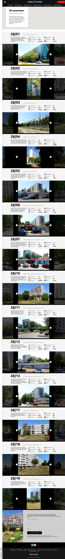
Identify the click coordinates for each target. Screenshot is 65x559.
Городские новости (19, 549)
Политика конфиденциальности (34, 551)
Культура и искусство (41, 549)
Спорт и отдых (54, 549)
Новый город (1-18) (28, 5)
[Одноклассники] (35, 545)
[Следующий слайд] (51, 54)
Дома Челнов (13, 549)
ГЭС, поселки (10, 5)
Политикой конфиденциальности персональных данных (36, 537)
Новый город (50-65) (58, 5)
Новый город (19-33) (38, 5)
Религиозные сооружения (22, 550)
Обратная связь (44, 550)
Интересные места (14, 550)
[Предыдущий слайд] (17, 54)
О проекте (50, 550)
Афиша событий (26, 549)
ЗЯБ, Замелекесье (18, 5)
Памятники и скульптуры (32, 550)
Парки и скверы (48, 549)
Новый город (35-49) (48, 5)
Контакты (55, 550)
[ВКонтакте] (4, 1)
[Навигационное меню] (1, 1)
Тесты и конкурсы (33, 549)
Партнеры (38, 550)
